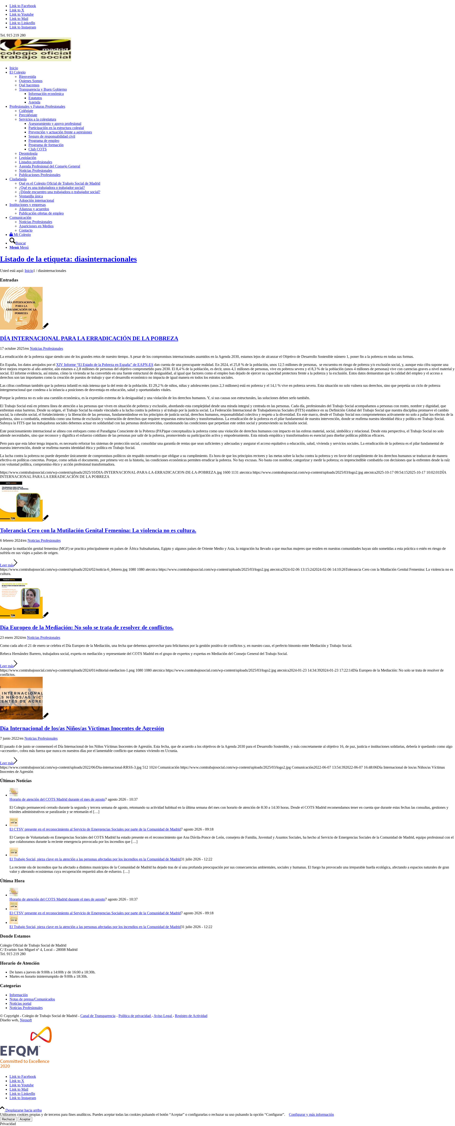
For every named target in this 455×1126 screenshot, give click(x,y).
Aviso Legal (163, 1016)
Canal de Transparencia (97, 1016)
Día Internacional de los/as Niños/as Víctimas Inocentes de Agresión (82, 728)
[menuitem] (232, 68)
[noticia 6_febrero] (24, 520)
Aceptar (25, 1119)
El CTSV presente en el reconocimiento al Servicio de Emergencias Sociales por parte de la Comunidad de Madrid (95, 829)
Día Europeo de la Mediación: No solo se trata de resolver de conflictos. (86, 627)
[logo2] (35, 60)
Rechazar (8, 1119)
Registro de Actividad (191, 1016)
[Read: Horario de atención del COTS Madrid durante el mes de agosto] (13, 795)
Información (18, 995)
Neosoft (26, 1020)
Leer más (7, 565)
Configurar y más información (311, 1114)
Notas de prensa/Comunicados (32, 999)
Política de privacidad (135, 1016)
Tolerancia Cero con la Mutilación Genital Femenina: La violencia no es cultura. (98, 530)
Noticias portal (20, 1003)
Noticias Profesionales (46, 348)
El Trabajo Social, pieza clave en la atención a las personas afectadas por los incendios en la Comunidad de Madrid (95, 859)
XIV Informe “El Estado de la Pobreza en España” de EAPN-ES (104, 365)
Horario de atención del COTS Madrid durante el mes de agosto (57, 799)
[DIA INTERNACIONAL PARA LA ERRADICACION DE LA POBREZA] (24, 328)
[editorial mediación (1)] (24, 617)
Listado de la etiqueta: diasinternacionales (68, 259)
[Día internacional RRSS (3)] (24, 718)
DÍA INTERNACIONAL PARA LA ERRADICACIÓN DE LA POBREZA (89, 338)
